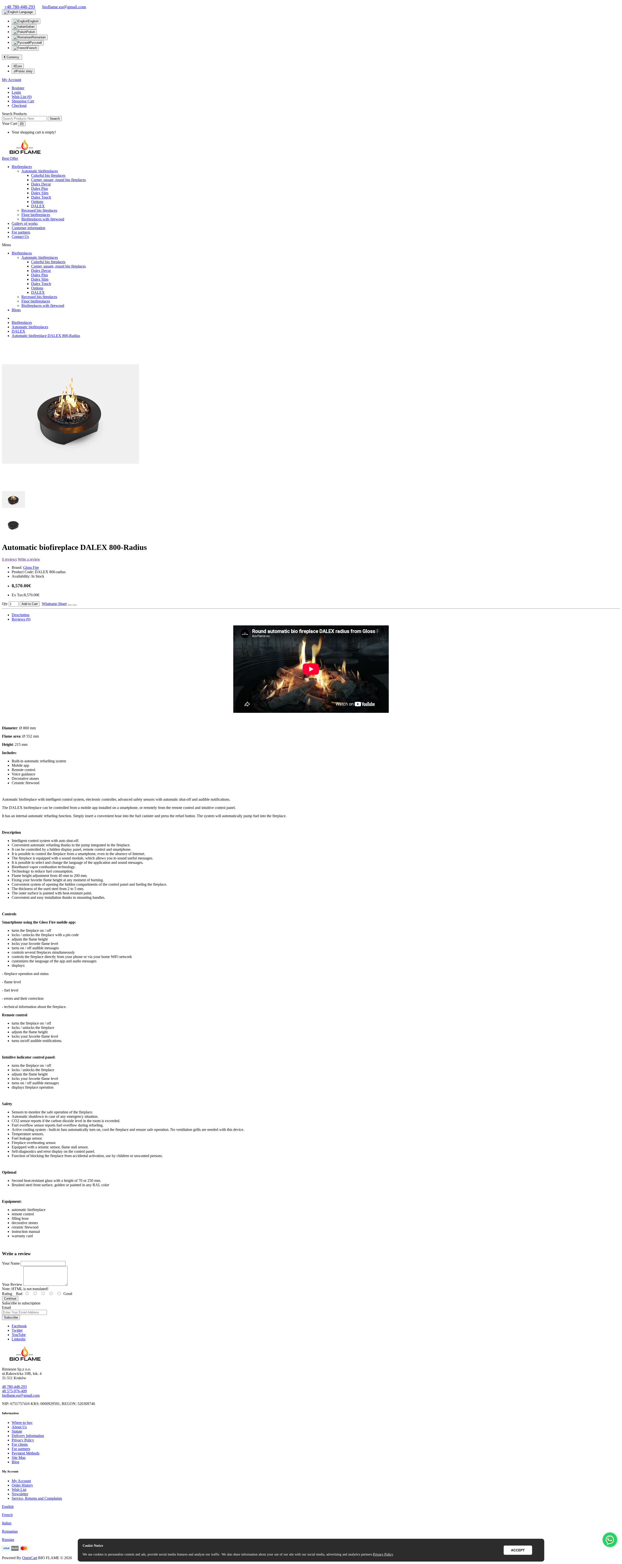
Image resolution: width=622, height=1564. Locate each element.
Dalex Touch (41, 197)
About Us (19, 1427)
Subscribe (11, 1317)
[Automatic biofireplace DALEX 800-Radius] (70, 485)
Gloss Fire (31, 567)
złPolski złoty (23, 71)
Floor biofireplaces (35, 215)
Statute (17, 1431)
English (33, 21)
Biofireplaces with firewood (42, 219)
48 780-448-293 (14, 1387)
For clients (20, 1444)
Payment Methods (25, 1453)
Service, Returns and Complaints (37, 1498)
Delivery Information (28, 1436)
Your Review (12, 1284)
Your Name (11, 1263)
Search (55, 118)
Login (16, 92)
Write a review (29, 559)
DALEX (38, 206)
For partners (21, 232)
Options (37, 202)
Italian (30, 26)
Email (6, 1307)
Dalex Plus (39, 188)
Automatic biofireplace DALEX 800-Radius (46, 336)
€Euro (18, 66)
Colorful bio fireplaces (48, 175)
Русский (36, 42)
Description (20, 615)
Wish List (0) (22, 97)
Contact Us (20, 237)
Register (18, 88)
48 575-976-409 (14, 1391)
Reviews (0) (21, 619)
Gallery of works (25, 223)
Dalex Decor (41, 184)
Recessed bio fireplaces (39, 210)
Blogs (16, 310)
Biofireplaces (22, 167)
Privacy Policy (23, 1440)
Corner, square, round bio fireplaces (58, 180)
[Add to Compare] (75, 605)
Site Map (19, 1457)
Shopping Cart (23, 101)
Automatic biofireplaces (39, 171)
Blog (15, 1462)
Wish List (19, 1490)
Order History (22, 1485)
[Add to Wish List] (70, 605)
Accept (518, 1550)
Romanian (39, 37)
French (32, 48)
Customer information (28, 228)
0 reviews (9, 559)
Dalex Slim (39, 193)
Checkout (19, 105)
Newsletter (20, 1494)
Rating (7, 1294)
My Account (21, 1481)
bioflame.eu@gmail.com (21, 1395)
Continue (10, 1298)
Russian (8, 1540)
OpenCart (29, 1558)
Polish (30, 32)
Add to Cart (30, 604)
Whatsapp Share (54, 604)
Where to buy (22, 1423)
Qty (5, 604)
